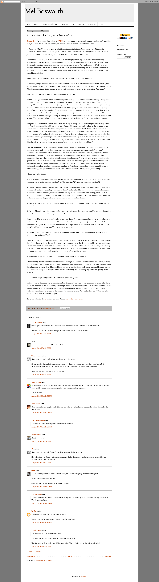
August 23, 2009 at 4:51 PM (41, 374)
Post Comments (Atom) (44, 560)
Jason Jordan (36, 435)
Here (72, 299)
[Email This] (60, 308)
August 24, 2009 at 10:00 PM (41, 487)
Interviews (80, 24)
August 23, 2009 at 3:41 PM (41, 334)
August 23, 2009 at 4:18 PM (41, 348)
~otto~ (33, 470)
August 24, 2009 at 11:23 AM (41, 413)
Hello (28, 24)
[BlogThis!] (63, 308)
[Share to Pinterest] (69, 308)
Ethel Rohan (36, 382)
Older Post (107, 556)
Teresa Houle (36, 356)
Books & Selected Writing (49, 24)
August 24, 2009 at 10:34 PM (41, 503)
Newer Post (31, 556)
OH (32, 449)
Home (69, 556)
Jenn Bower (35, 404)
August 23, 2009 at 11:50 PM (41, 396)
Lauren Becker (37, 322)
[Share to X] (65, 308)
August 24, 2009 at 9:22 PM (41, 463)
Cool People (92, 24)
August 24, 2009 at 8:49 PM (41, 441)
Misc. (101, 24)
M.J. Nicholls (36, 530)
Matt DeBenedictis (38, 420)
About (36, 24)
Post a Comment (35, 551)
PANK (60, 41)
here (45, 299)
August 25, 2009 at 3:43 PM (41, 546)
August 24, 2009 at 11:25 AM (41, 427)
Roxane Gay (31, 41)
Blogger (83, 576)
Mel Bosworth (44, 11)
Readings (65, 24)
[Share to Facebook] (67, 308)
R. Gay (34, 511)
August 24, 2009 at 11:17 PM (41, 522)
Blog (72, 24)
